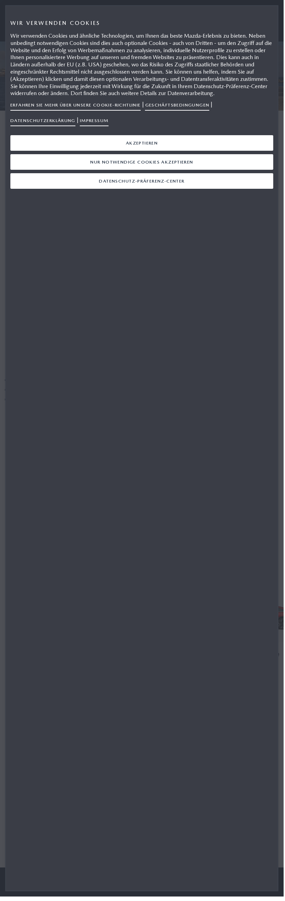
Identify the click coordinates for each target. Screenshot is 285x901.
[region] (141, 448)
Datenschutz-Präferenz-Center (141, 181)
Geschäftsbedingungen (177, 105)
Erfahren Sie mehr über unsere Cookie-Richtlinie (75, 105)
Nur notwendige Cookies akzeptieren (141, 162)
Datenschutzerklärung (42, 120)
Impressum (94, 120)
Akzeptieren (142, 143)
